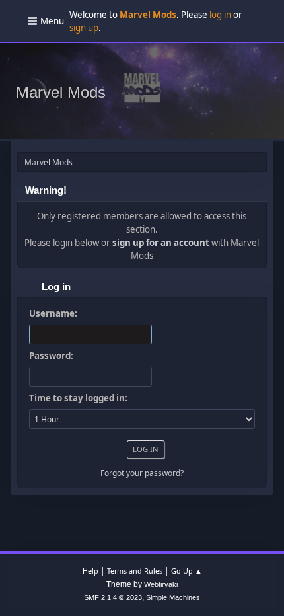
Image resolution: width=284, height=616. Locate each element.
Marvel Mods (61, 92)
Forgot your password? (142, 473)
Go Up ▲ (186, 571)
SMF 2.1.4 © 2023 (113, 597)
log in (220, 14)
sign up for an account (160, 243)
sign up (83, 28)
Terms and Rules (134, 571)
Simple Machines (173, 597)
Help (90, 571)
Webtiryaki (161, 584)
